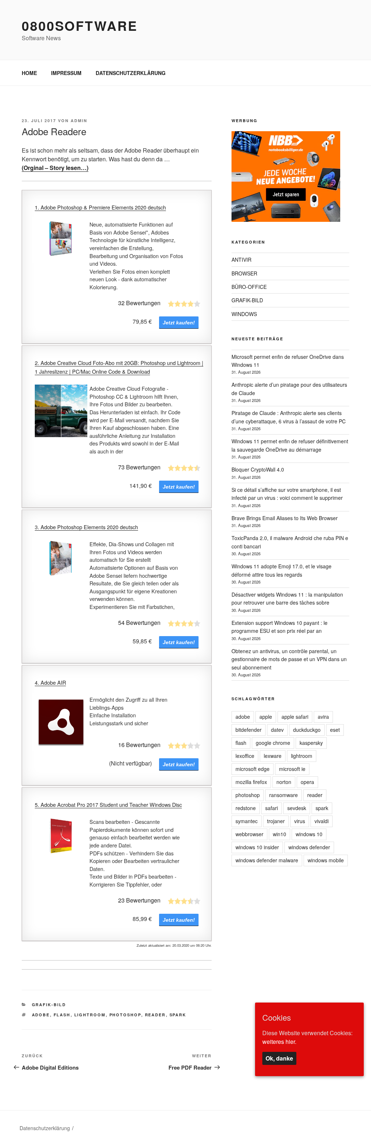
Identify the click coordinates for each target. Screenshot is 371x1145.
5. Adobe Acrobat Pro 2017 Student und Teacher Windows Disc (108, 804)
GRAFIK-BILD (49, 1004)
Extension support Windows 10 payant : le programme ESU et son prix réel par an (280, 626)
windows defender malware (266, 860)
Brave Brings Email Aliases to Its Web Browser (285, 518)
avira (323, 716)
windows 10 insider (257, 847)
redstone (245, 808)
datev (277, 729)
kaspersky (311, 742)
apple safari (295, 716)
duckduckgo (307, 729)
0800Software (80, 25)
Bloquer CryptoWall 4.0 (258, 469)
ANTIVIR (241, 259)
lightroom (90, 1014)
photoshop (125, 1014)
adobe (41, 1014)
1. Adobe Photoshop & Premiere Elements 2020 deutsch (100, 207)
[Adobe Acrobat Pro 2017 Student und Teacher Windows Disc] (61, 837)
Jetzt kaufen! (179, 322)
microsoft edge (252, 768)
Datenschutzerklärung (45, 1128)
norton (283, 781)
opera (307, 781)
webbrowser (249, 834)
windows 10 (309, 834)
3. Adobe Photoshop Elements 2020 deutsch (86, 527)
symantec (246, 821)
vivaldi (321, 821)
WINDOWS (244, 314)
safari (271, 808)
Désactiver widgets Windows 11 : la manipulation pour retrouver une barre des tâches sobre (287, 598)
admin (79, 120)
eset (335, 729)
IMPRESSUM (66, 72)
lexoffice (244, 755)
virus (299, 821)
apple (265, 716)
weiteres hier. (279, 1041)
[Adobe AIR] (61, 722)
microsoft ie (292, 768)
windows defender (309, 847)
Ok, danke (279, 1058)
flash (62, 1014)
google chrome (273, 742)
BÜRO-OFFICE (249, 286)
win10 (279, 834)
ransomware (283, 794)
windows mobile (326, 860)
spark (178, 1014)
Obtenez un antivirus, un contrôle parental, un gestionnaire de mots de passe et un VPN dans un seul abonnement (289, 659)
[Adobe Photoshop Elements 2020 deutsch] (61, 560)
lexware (273, 755)
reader (155, 1014)
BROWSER (244, 273)
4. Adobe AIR (50, 682)
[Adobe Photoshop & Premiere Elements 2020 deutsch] (61, 240)
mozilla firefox (251, 781)
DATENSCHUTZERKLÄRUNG (131, 72)
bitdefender (248, 729)
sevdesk (296, 808)
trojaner (276, 821)
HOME (29, 72)
